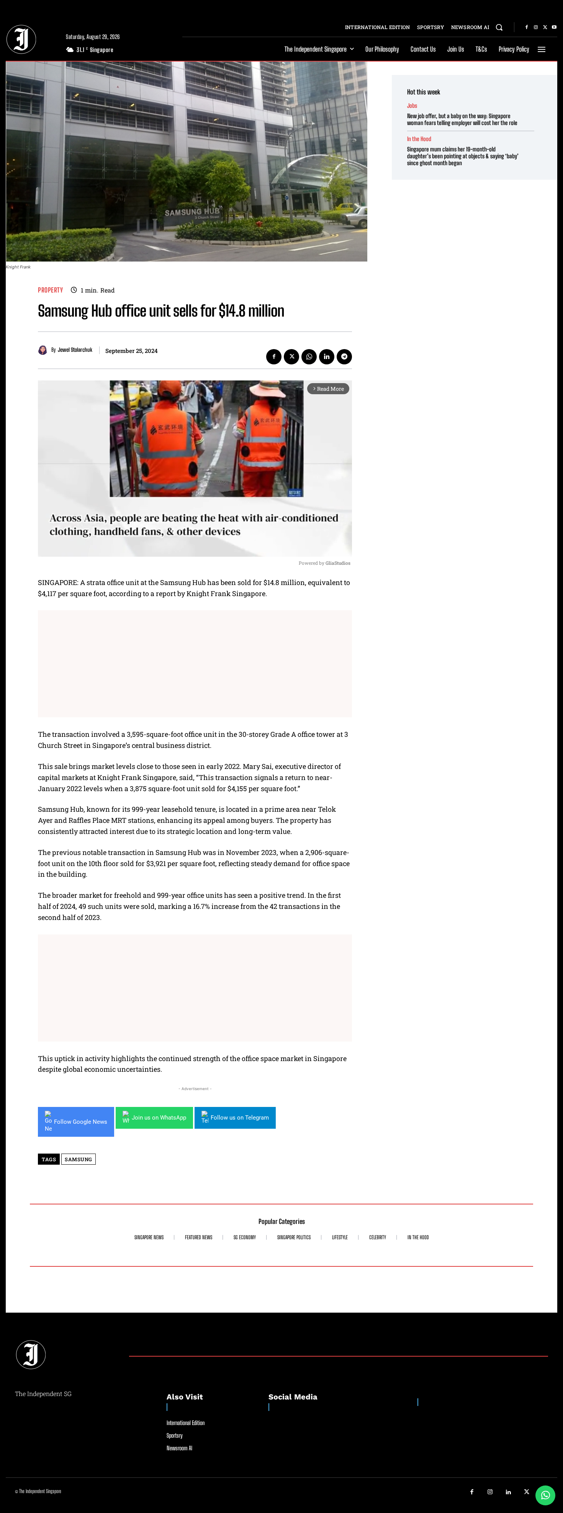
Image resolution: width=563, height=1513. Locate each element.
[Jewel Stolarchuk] (44, 350)
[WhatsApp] (309, 356)
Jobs (412, 106)
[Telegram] (344, 356)
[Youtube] (554, 27)
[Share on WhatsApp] (545, 1495)
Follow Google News (80, 1121)
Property (50, 290)
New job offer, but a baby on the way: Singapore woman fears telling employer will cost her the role (462, 119)
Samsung (78, 1159)
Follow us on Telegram (240, 1117)
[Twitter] (545, 27)
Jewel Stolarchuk (75, 350)
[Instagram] (535, 27)
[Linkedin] (326, 356)
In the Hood (419, 139)
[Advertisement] (195, 663)
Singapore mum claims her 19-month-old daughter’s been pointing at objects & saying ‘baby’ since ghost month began (463, 156)
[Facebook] (526, 27)
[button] (499, 27)
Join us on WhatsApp (159, 1117)
